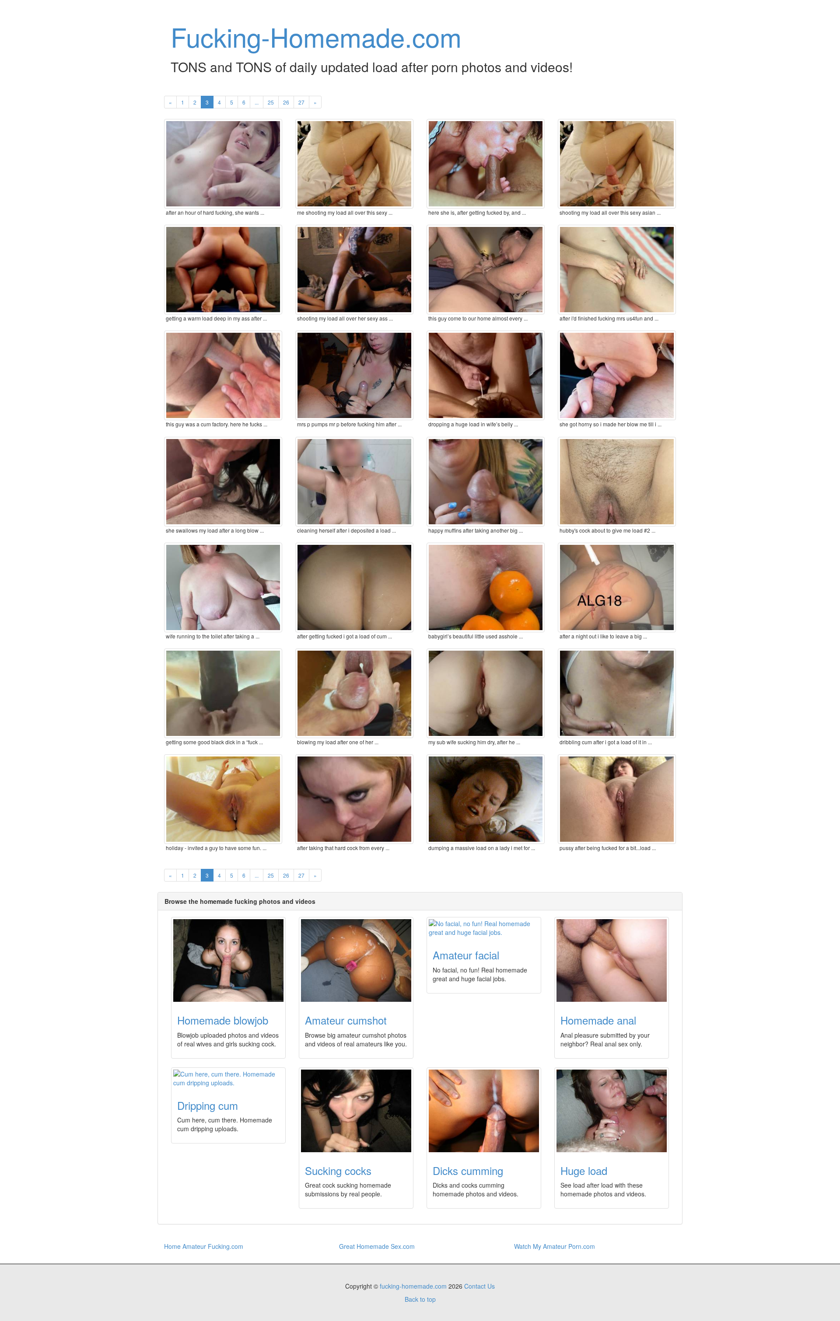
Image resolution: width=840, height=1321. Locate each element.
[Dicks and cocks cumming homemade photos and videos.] (484, 1111)
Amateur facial (466, 954)
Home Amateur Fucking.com (203, 1246)
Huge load (583, 1170)
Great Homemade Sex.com (377, 1246)
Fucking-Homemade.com (316, 36)
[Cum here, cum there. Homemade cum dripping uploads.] (228, 1078)
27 (301, 102)
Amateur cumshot (346, 1020)
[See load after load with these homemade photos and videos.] (611, 1111)
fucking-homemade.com (413, 1286)
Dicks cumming (468, 1170)
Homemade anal (598, 1020)
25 (271, 102)
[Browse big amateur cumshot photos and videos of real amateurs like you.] (356, 960)
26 (286, 102)
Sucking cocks (338, 1170)
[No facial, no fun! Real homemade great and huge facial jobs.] (484, 928)
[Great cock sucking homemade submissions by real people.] (356, 1111)
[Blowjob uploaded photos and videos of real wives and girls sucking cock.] (228, 960)
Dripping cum (207, 1105)
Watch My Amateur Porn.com (554, 1246)
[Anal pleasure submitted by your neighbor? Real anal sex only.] (611, 960)
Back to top (420, 1299)
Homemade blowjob (222, 1020)
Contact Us (479, 1286)
